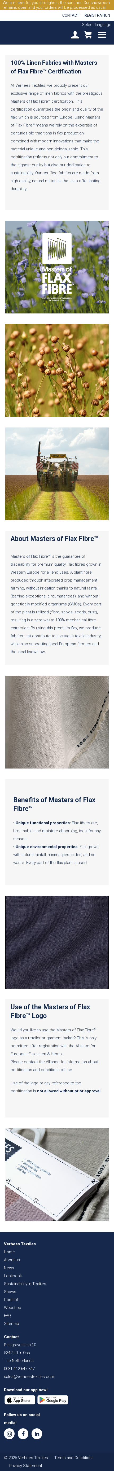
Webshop (12, 1307)
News (9, 1267)
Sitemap (11, 1323)
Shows (10, 1291)
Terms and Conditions (74, 1457)
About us (12, 1260)
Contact (70, 15)
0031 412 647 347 (19, 1368)
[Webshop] (87, 35)
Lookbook (13, 1275)
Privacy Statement (25, 1465)
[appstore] (20, 1400)
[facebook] (23, 1433)
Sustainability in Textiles (25, 1283)
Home (9, 1252)
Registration (97, 15)
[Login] (75, 35)
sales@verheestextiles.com (29, 1376)
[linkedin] (37, 1433)
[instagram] (9, 1433)
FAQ (7, 1315)
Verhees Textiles (22, 32)
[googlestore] (53, 1400)
